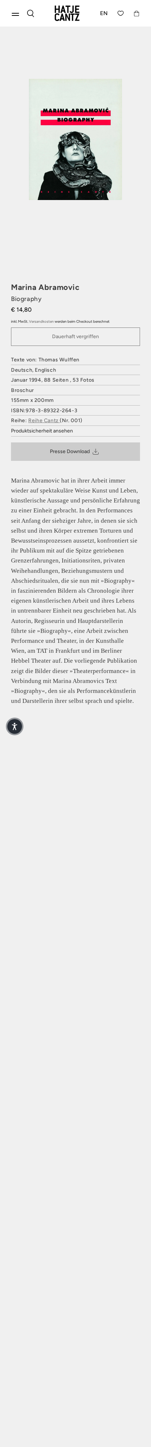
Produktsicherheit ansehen (42, 431)
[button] (14, 726)
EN (104, 13)
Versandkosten (41, 321)
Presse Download (70, 451)
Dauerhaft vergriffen (75, 336)
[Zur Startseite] (67, 13)
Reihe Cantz (44, 420)
